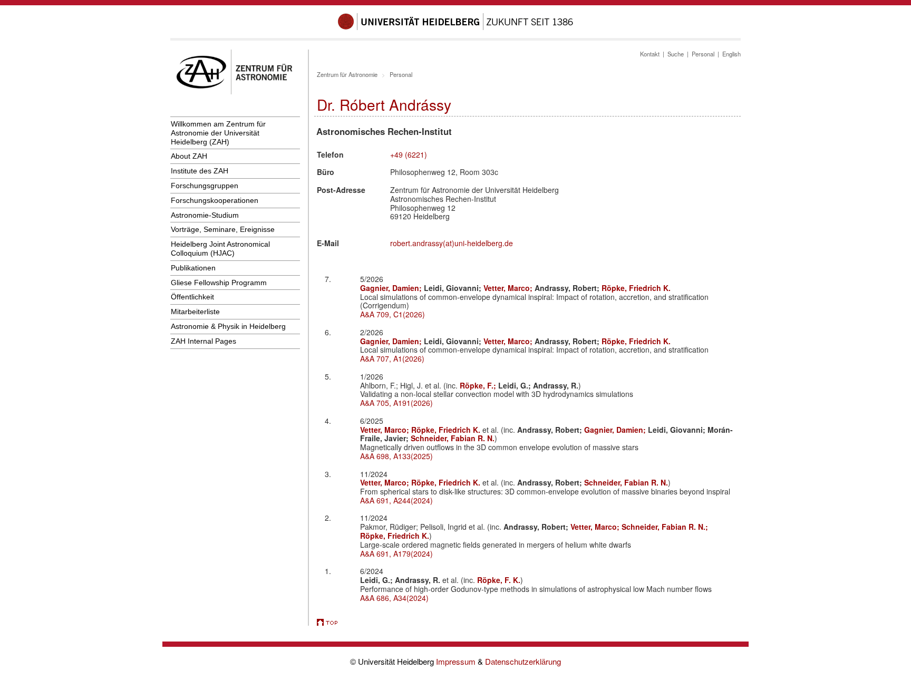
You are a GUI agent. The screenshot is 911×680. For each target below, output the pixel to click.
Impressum (457, 661)
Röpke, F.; (479, 385)
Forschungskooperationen (214, 200)
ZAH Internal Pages (203, 341)
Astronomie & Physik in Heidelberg (228, 326)
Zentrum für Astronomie (347, 74)
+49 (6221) (408, 154)
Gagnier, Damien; (392, 288)
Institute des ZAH (199, 171)
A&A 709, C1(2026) (392, 314)
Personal (703, 54)
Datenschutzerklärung (523, 661)
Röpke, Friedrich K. (636, 288)
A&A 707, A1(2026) (392, 358)
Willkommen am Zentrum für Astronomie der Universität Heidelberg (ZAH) (218, 133)
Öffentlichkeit (192, 297)
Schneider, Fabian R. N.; (665, 526)
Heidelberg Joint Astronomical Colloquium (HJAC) (220, 248)
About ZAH (189, 156)
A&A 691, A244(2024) (396, 500)
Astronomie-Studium (205, 215)
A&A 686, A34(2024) (394, 597)
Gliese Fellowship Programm (219, 282)
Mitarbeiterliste (195, 311)
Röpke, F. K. (498, 580)
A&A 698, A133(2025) (396, 456)
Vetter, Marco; (509, 288)
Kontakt (650, 54)
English (731, 54)
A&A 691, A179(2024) (396, 553)
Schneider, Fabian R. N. (453, 438)
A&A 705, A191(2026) (396, 402)
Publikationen (193, 268)
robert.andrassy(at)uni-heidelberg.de (451, 243)
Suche (675, 54)
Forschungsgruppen (204, 185)
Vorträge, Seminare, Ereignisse (223, 229)
